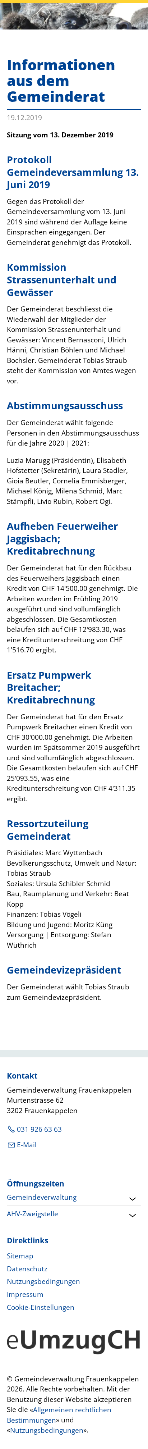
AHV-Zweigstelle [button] (32, 1213)
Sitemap (20, 1256)
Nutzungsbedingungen (43, 1281)
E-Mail (27, 1144)
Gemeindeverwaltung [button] (42, 1197)
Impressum (25, 1294)
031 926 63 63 (39, 1129)
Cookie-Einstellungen (40, 1307)
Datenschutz (27, 1268)
